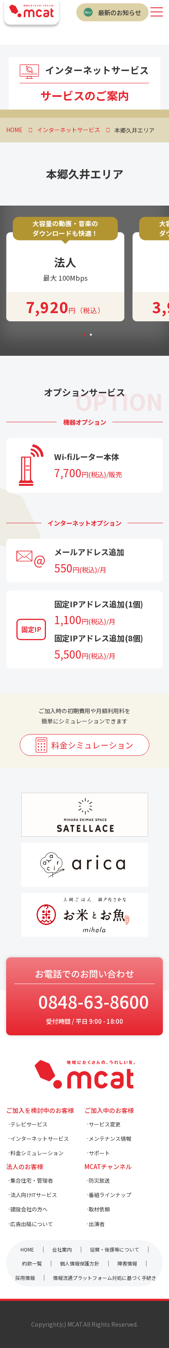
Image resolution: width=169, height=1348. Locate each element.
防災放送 (99, 1180)
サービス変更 (105, 1124)
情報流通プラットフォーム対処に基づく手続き (104, 1277)
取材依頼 (99, 1209)
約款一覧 (32, 1263)
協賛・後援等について (114, 1249)
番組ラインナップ (110, 1195)
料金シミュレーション (92, 745)
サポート (99, 1153)
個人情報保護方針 (79, 1263)
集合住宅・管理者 (31, 1180)
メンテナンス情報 (110, 1138)
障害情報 (127, 1263)
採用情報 (25, 1277)
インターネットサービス (39, 1138)
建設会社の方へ (29, 1209)
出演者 (97, 1224)
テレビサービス (29, 1124)
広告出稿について (31, 1224)
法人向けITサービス (33, 1195)
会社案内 (62, 1249)
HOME (27, 1249)
